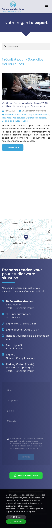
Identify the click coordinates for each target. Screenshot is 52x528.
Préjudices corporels (38, 114)
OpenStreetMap (45, 258)
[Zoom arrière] (49, 226)
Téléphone (12, 400)
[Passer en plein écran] (49, 231)
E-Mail (10, 410)
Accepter (17, 521)
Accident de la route (16, 114)
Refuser (17, 517)
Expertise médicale (36, 117)
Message (12, 421)
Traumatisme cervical (13, 117)
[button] (26, 237)
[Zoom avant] (49, 222)
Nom (9, 390)
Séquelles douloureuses (15, 121)
